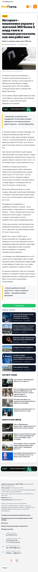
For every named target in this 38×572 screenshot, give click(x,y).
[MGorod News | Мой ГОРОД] (10, 7)
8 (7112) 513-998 (11, 540)
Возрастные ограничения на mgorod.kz (14, 526)
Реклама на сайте (7, 529)
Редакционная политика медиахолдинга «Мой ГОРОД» (16, 519)
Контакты (4, 523)
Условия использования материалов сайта (15, 515)
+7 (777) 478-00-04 (13, 542)
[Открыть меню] (35, 6)
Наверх (5, 567)
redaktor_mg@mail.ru (13, 553)
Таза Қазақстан (7, 1)
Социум (5, 16)
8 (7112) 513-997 (11, 535)
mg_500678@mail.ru (13, 548)
